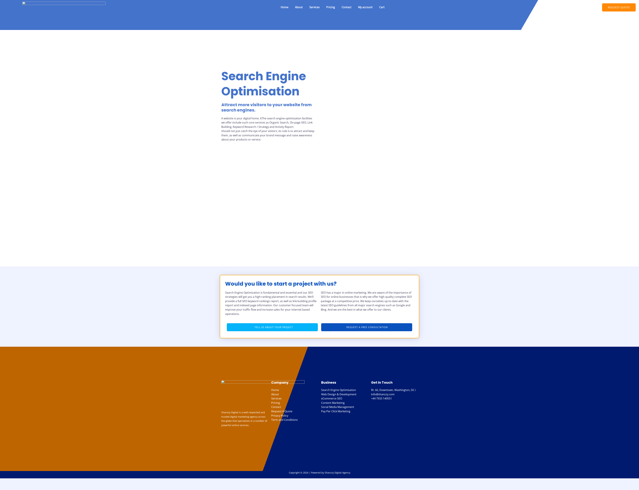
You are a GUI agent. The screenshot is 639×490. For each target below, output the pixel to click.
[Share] (30, 481)
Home (284, 7)
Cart (382, 7)
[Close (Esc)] (43, 481)
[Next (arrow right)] (18, 487)
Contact (346, 7)
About (299, 7)
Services (314, 7)
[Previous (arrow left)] (6, 487)
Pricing (330, 7)
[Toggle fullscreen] (18, 481)
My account (365, 7)
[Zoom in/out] (6, 481)
